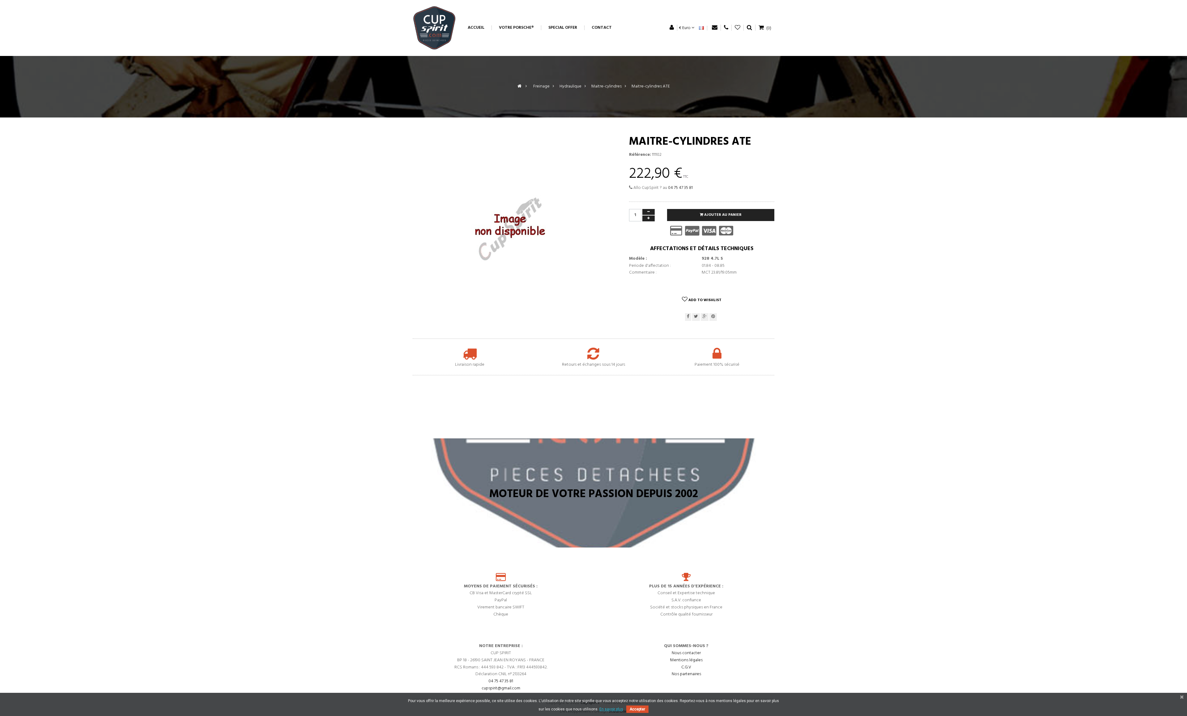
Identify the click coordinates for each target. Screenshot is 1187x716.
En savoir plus (611, 709)
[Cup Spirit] (434, 27)
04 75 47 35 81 (680, 187)
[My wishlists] (738, 28)
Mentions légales (686, 660)
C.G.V (686, 667)
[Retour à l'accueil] (519, 86)
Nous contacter (686, 653)
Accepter (637, 709)
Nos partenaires (686, 674)
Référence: (640, 154)
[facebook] (688, 317)
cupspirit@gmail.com (501, 688)
